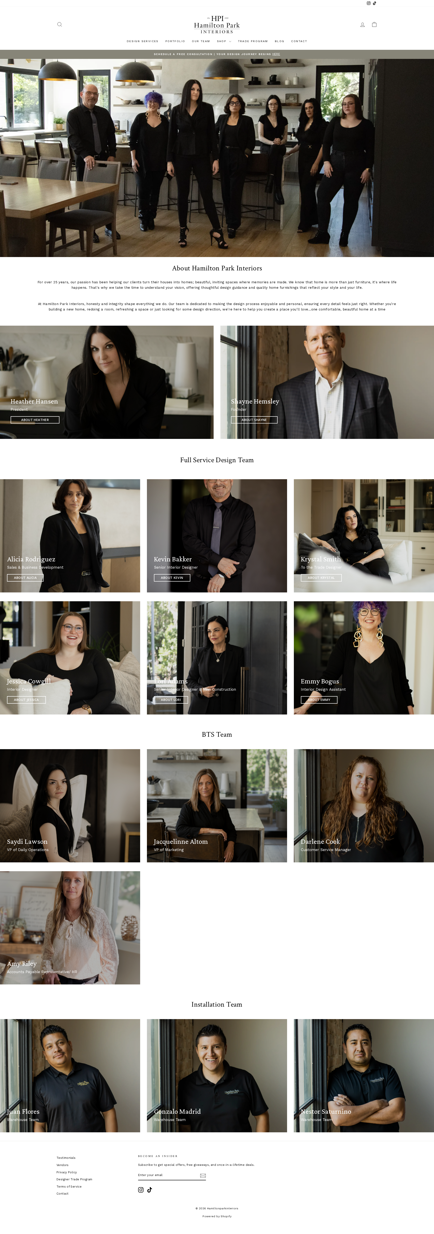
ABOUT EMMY (319, 700)
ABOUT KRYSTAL (321, 577)
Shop (222, 41)
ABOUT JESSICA (26, 700)
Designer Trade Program (74, 1179)
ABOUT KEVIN (172, 577)
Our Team (201, 41)
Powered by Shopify (217, 1216)
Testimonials (66, 1157)
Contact (299, 41)
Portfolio (175, 41)
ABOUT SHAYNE (254, 420)
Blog (280, 41)
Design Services (143, 41)
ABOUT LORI (171, 700)
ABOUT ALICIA (25, 577)
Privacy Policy (67, 1172)
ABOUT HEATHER (35, 420)
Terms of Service (69, 1186)
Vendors (63, 1165)
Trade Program (253, 41)
